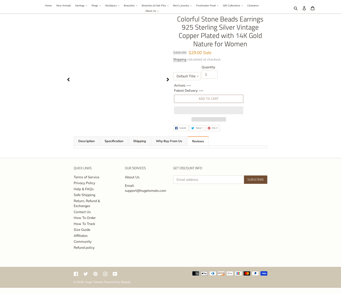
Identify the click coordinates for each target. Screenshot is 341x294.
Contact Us (82, 212)
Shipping (179, 59)
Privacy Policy (84, 183)
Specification (114, 141)
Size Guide (82, 229)
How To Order (85, 218)
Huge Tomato (94, 282)
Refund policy (84, 247)
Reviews (198, 141)
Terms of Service (86, 177)
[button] (208, 110)
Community (83, 241)
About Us (132, 177)
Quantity (208, 67)
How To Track (84, 224)
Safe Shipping (84, 195)
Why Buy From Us (169, 141)
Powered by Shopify (117, 282)
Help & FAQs (84, 189)
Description (86, 141)
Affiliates (81, 235)
